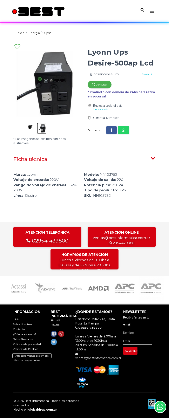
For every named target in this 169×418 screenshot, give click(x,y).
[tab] (84, 158)
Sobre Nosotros (22, 324)
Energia (34, 33)
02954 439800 (49, 241)
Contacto (19, 329)
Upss (47, 33)
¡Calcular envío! (100, 109)
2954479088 (123, 243)
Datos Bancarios (23, 339)
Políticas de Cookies (25, 349)
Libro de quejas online (26, 360)
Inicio (20, 33)
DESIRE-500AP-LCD (106, 74)
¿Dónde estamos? (24, 334)
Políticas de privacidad (27, 344)
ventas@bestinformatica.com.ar (121, 238)
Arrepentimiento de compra (32, 355)
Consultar (101, 84)
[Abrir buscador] (142, 10)
